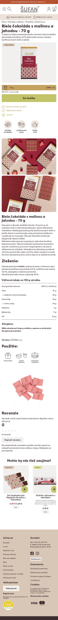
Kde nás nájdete (9, 558)
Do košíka (29, 98)
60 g (45, 512)
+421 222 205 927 (40, 542)
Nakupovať (11, 588)
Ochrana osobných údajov (40, 576)
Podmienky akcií (9, 578)
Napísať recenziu (12, 440)
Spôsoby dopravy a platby (13, 574)
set (16, 507)
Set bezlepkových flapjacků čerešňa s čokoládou (16, 497)
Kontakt (6, 543)
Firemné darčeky (9, 554)
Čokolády (29, 22)
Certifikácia (35, 580)
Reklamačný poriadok (39, 572)
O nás (5, 547)
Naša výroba (8, 566)
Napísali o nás (8, 550)
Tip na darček (9, 45)
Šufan (4, 22)
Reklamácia (36, 559)
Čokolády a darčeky (16, 22)
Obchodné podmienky (39, 569)
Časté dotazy (8, 570)
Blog (5, 562)
